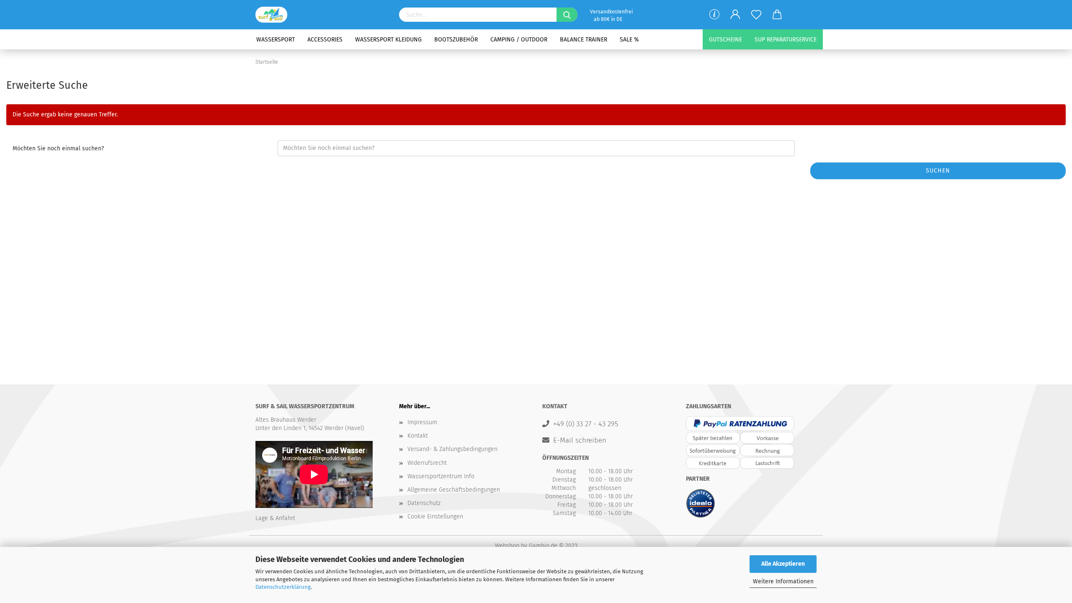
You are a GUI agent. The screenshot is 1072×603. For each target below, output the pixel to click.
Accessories (325, 39)
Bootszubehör (456, 39)
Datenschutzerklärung (283, 587)
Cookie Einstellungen (435, 516)
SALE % (629, 39)
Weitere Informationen (783, 581)
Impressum (422, 422)
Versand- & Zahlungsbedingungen (452, 449)
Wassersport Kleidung (388, 39)
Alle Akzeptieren (783, 563)
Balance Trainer (583, 39)
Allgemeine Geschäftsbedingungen (453, 489)
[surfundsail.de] (274, 14)
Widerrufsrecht (427, 462)
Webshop (507, 545)
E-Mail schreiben (579, 440)
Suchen (938, 170)
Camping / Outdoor (518, 39)
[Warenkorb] (777, 14)
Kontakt (417, 435)
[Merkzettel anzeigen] (756, 14)
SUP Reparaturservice (786, 39)
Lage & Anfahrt (275, 518)
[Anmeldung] (735, 14)
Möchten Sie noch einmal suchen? (58, 148)
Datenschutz (424, 503)
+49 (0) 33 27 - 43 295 (585, 424)
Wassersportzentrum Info (440, 476)
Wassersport (275, 39)
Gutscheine (725, 39)
